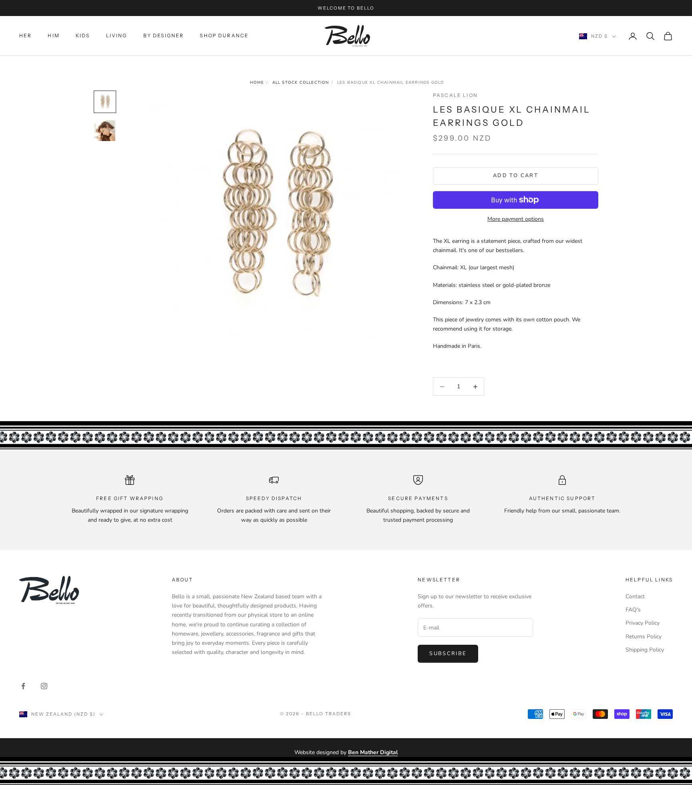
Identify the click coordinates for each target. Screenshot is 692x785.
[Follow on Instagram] (44, 686)
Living (116, 35)
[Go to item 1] (105, 102)
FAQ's (633, 609)
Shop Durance (224, 35)
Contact (635, 596)
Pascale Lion (455, 95)
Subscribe (448, 653)
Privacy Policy (643, 623)
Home (257, 82)
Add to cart (515, 175)
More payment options (515, 219)
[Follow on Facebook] (23, 686)
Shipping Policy (645, 650)
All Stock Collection (300, 82)
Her (25, 35)
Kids (83, 35)
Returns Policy (644, 636)
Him (53, 35)
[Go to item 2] (105, 130)
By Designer (163, 35)
